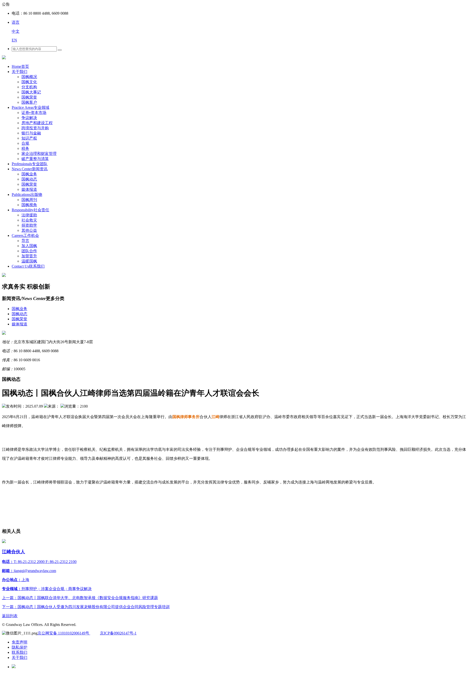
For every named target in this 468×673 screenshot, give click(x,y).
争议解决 (29, 118)
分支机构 (29, 87)
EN (14, 40)
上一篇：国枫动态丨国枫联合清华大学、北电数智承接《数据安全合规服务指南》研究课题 (80, 598)
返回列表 (10, 616)
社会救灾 (29, 220)
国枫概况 (29, 77)
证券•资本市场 (33, 112)
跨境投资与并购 (35, 128)
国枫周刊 (29, 200)
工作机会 (25, 235)
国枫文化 (29, 82)
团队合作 (29, 251)
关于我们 (19, 72)
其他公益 (29, 230)
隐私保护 (19, 647)
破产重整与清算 (35, 159)
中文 (16, 31)
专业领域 (30, 107)
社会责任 (30, 210)
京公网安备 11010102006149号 (64, 633)
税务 (25, 148)
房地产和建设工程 (37, 123)
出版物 (27, 194)
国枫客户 (29, 102)
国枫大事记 (31, 92)
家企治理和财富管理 (39, 153)
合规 (25, 143)
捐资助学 (29, 225)
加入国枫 (29, 246)
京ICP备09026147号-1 (118, 633)
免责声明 (19, 642)
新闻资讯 (30, 169)
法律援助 (29, 215)
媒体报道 (29, 189)
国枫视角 (29, 205)
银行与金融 (31, 133)
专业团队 (30, 164)
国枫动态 (29, 179)
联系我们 (28, 266)
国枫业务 (29, 174)
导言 (25, 241)
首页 (20, 66)
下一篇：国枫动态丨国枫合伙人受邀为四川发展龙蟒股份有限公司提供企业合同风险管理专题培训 (86, 607)
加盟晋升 (29, 256)
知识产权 (29, 138)
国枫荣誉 (29, 97)
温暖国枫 (29, 261)
